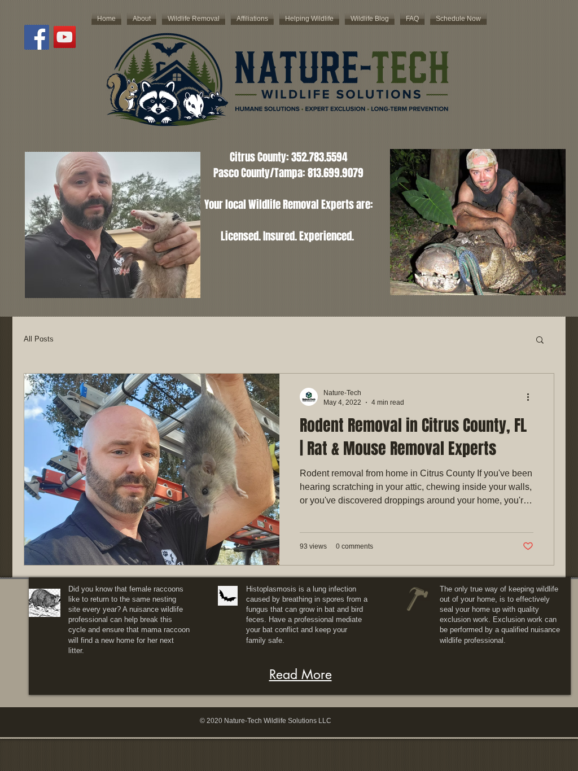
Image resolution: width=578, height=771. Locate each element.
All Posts (39, 339)
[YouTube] (65, 37)
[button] (540, 341)
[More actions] (531, 397)
